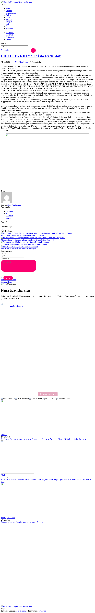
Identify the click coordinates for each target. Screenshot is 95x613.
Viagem (9, 22)
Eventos (9, 19)
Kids (8, 17)
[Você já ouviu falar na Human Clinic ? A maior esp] (71, 343)
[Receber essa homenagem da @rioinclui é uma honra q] (24, 324)
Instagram (10, 37)
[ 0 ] (2, 229)
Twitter (9, 213)
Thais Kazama (20, 611)
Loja (8, 24)
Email (8, 218)
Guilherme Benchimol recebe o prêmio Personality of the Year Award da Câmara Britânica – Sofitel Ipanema (43, 439)
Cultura (9, 11)
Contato (9, 39)
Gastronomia (11, 13)
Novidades (5, 50)
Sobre (8, 26)
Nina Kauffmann (21, 62)
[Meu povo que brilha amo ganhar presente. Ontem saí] (24, 365)
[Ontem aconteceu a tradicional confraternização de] (71, 374)
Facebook (10, 33)
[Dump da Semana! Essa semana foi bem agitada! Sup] (24, 348)
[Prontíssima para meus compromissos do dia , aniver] (71, 317)
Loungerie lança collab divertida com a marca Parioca (22, 522)
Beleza (8, 15)
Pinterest (9, 35)
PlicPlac (42, 611)
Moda (8, 8)
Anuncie (9, 28)
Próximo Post (6, 282)
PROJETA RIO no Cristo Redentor (31, 56)
